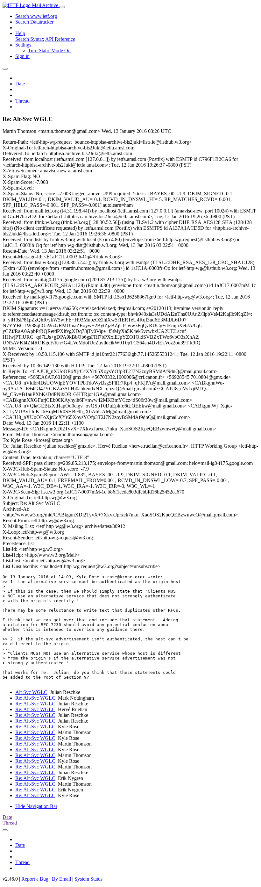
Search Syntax (29, 39)
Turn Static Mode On (49, 50)
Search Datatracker (34, 22)
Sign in (22, 56)
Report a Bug (34, 879)
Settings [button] (23, 44)
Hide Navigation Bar (36, 806)
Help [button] (20, 33)
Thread (22, 101)
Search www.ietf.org (36, 16)
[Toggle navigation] (62, 7)
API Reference (60, 39)
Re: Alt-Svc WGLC (35, 698)
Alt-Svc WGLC (31, 692)
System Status (88, 879)
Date (20, 83)
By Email (61, 879)
